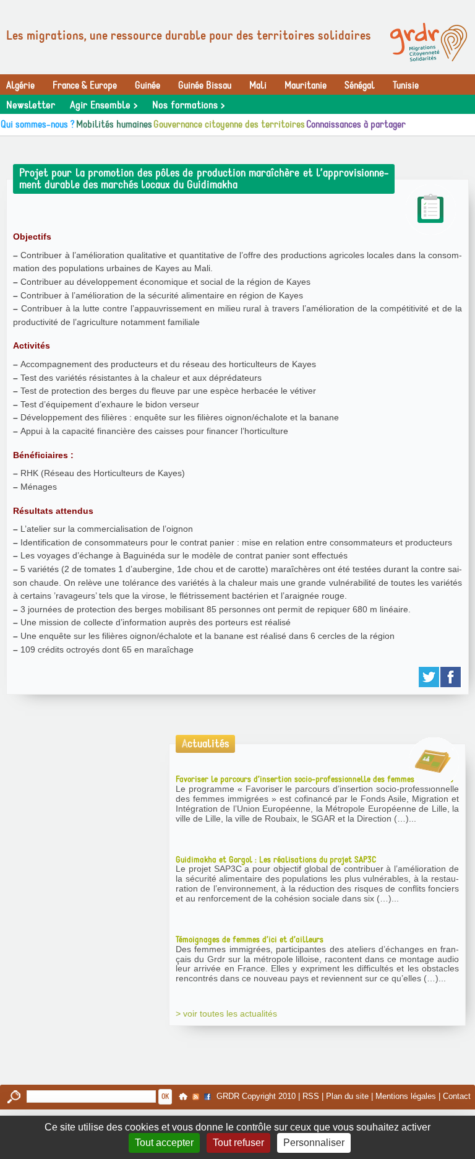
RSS (310, 1096)
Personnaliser (313, 1142)
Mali (258, 85)
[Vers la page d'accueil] (428, 42)
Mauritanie (306, 85)
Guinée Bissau (204, 85)
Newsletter (30, 105)
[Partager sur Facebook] (451, 677)
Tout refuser (238, 1142)
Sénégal (359, 85)
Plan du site (347, 1096)
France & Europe (85, 85)
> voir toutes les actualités (226, 1013)
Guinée (147, 85)
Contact (457, 1096)
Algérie (20, 85)
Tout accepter (164, 1142)
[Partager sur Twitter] (429, 677)
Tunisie (406, 85)
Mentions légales (405, 1096)
